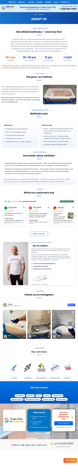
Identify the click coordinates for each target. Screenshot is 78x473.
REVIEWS (48, 2)
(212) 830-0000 (69, 9)
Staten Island (57, 396)
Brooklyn (30, 396)
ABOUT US (12, 2)
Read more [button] (7, 223)
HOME (35, 14)
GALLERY (40, 2)
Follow (72, 305)
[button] (75, 216)
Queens (46, 396)
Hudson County (48, 399)
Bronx (39, 396)
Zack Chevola (37, 207)
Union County (61, 399)
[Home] (9, 8)
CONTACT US (64, 2)
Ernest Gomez (12, 207)
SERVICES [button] (21, 2)
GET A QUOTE (63, 423)
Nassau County (17, 399)
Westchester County (33, 399)
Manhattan (20, 396)
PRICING (31, 2)
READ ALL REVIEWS (39, 233)
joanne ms (61, 207)
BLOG (56, 2)
